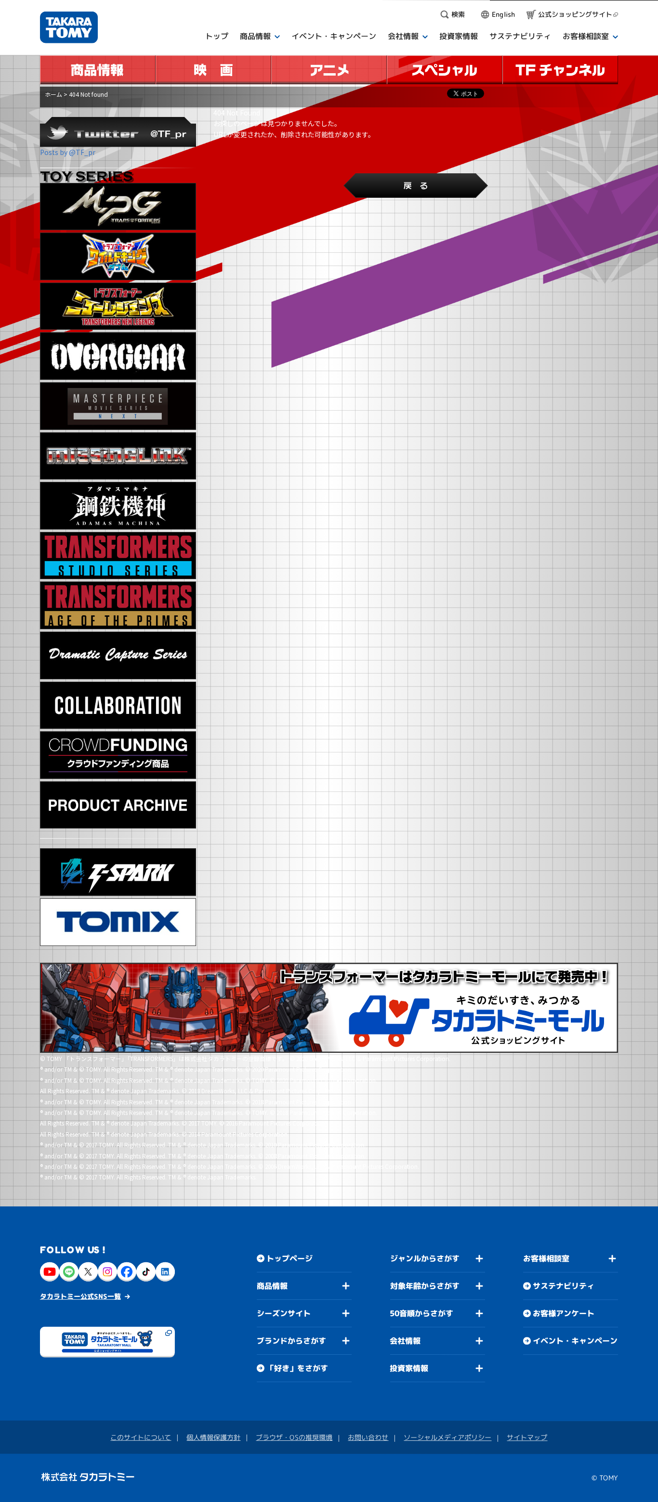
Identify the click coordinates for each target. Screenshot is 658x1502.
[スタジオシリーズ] (118, 555)
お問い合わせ (368, 1437)
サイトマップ (527, 1437)
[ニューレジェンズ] (118, 306)
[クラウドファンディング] (118, 755)
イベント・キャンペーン (575, 1340)
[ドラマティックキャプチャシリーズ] (118, 655)
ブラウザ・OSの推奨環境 (294, 1437)
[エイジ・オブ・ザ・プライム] (118, 605)
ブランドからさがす (291, 1340)
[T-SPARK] (118, 872)
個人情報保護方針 (213, 1437)
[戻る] (415, 185)
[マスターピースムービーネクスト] (118, 406)
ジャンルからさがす (425, 1258)
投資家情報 (409, 1368)
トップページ (289, 1258)
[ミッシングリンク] (118, 456)
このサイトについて (140, 1437)
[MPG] (118, 206)
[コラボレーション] (118, 705)
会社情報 (405, 1340)
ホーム (53, 94)
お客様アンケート (563, 1313)
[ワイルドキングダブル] (118, 256)
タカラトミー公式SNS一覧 (80, 1295)
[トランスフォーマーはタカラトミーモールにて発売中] (329, 1008)
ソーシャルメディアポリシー (447, 1437)
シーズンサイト (284, 1313)
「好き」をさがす (297, 1368)
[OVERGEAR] (118, 356)
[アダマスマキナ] (118, 505)
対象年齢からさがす (425, 1286)
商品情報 (272, 1286)
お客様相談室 (546, 1258)
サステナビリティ (563, 1286)
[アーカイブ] (118, 805)
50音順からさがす (421, 1313)
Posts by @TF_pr (67, 152)
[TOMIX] (118, 922)
